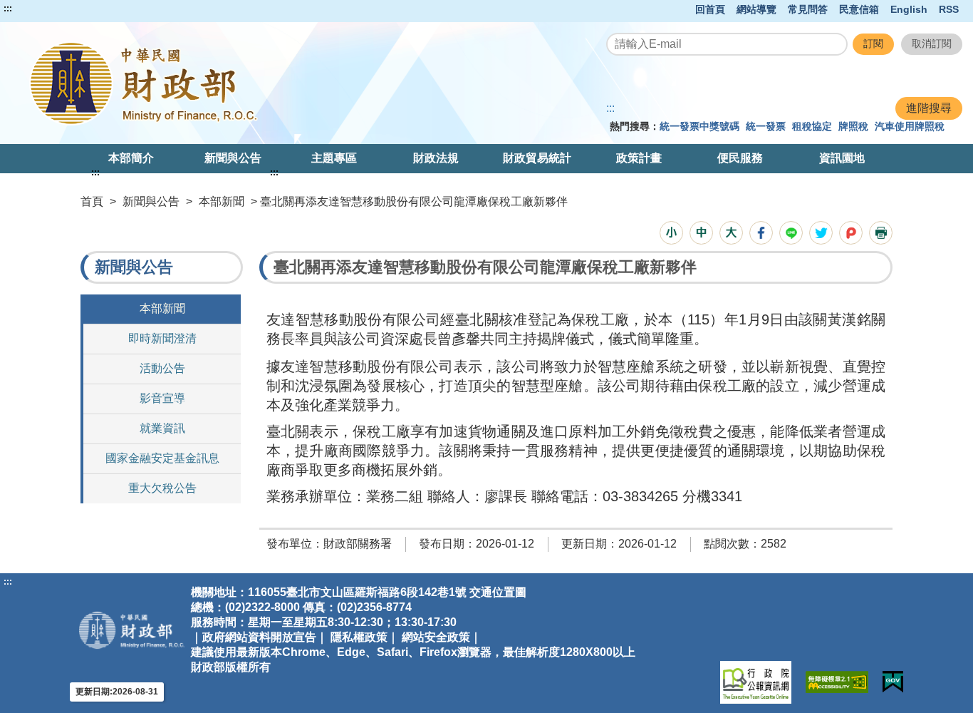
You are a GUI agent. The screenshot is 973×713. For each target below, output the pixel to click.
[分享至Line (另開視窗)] (791, 233)
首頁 (91, 201)
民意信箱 (859, 9)
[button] (671, 233)
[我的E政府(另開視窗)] (893, 682)
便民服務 (740, 158)
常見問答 (808, 9)
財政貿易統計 (537, 158)
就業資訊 (162, 428)
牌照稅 (853, 126)
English (908, 9)
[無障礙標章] (837, 682)
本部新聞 (221, 201)
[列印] (881, 233)
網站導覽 (756, 9)
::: (8, 9)
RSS (949, 9)
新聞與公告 (232, 158)
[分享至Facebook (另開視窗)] (761, 233)
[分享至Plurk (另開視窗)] (851, 233)
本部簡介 (131, 158)
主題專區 (334, 158)
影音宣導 (162, 398)
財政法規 (436, 158)
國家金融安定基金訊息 (162, 458)
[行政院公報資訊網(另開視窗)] (755, 682)
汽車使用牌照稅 (910, 126)
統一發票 (766, 126)
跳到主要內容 (37, 9)
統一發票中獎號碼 (699, 126)
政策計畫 (639, 158)
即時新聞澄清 (162, 338)
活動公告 (162, 368)
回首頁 (710, 9)
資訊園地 (842, 158)
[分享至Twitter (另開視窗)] (821, 233)
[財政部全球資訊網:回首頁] (201, 83)
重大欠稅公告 (162, 488)
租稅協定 (812, 126)
